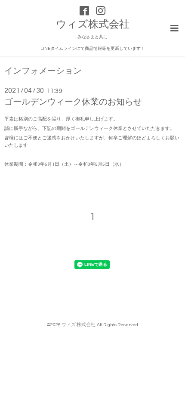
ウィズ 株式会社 (79, 324)
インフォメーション (43, 71)
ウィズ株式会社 (93, 24)
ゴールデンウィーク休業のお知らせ (73, 102)
